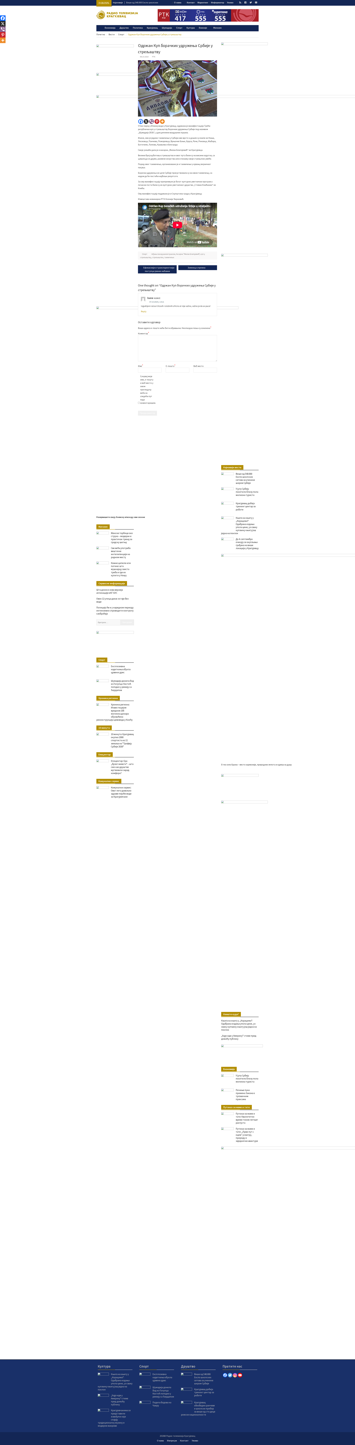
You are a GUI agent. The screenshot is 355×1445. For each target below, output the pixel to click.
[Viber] (151, 121)
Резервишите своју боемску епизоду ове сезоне (120, 517)
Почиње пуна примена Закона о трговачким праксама (245, 1095)
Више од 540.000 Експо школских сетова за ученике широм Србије (245, 478)
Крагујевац (152, 28)
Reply (143, 311)
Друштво (124, 28)
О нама (177, 2)
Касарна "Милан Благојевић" (188, 254)
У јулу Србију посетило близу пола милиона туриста (247, 491)
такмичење (169, 257)
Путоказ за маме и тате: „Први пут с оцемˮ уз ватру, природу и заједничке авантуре (247, 1134)
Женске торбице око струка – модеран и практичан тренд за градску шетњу (122, 538)
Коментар (143, 333)
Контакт (191, 2)
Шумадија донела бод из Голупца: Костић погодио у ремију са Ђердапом (122, 685)
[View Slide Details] (240, 784)
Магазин (217, 28)
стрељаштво (157, 257)
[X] (146, 121)
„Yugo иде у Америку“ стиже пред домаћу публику (119, 1400)
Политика (138, 28)
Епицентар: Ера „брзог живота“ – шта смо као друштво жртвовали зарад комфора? (122, 767)
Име (140, 365)
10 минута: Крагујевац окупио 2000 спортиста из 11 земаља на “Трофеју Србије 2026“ (122, 740)
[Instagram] (235, 1375)
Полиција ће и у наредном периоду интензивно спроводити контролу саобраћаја (115, 610)
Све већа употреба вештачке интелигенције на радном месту (120, 553)
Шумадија (167, 28)
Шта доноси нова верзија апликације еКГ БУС (109, 591)
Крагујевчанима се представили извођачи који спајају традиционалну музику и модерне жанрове (114, 1418)
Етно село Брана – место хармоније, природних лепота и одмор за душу (256, 764)
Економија (110, 28)
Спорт (179, 28)
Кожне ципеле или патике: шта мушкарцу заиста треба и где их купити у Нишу (121, 569)
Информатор (217, 2)
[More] (162, 121)
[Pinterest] (156, 121)
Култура (191, 28)
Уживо (230, 2)
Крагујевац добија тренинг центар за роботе (246, 506)
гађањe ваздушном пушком (163, 254)
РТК (153, 56)
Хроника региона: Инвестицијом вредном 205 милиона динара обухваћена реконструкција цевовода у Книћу (114, 712)
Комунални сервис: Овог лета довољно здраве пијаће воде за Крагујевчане (121, 792)
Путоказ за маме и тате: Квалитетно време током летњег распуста (247, 1118)
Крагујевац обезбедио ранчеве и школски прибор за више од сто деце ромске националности (198, 1408)
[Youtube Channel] (240, 1375)
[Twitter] (230, 1375)
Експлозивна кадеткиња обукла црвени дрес (120, 669)
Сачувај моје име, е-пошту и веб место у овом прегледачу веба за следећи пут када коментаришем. (147, 389)
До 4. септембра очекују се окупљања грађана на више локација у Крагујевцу (247, 544)
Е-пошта (170, 365)
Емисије (203, 28)
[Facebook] (140, 121)
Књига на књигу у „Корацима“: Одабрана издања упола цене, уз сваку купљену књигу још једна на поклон (239, 525)
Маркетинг (202, 2)
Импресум (172, 1440)
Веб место (198, 366)
